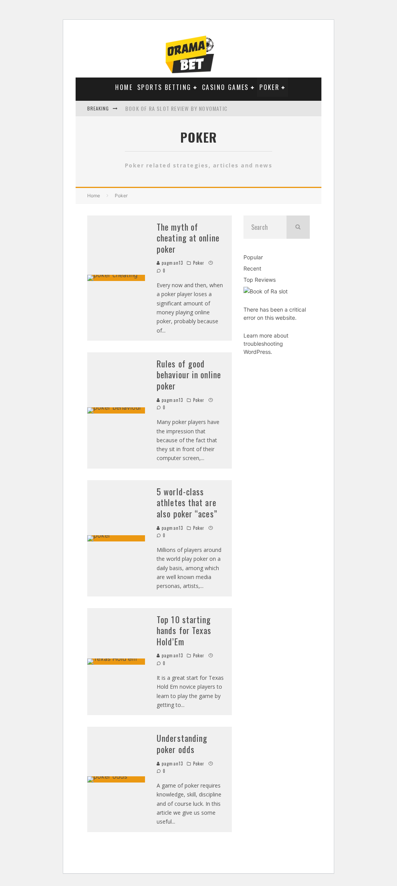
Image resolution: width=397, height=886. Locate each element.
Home (124, 87)
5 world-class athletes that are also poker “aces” (187, 502)
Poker (269, 87)
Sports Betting (164, 87)
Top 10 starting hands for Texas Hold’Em (184, 630)
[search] (298, 227)
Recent (252, 268)
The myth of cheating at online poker (188, 238)
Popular (253, 257)
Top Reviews (259, 279)
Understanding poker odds (182, 743)
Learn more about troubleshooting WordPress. (265, 343)
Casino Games (225, 87)
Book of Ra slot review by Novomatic (176, 108)
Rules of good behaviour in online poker (189, 374)
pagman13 (171, 263)
